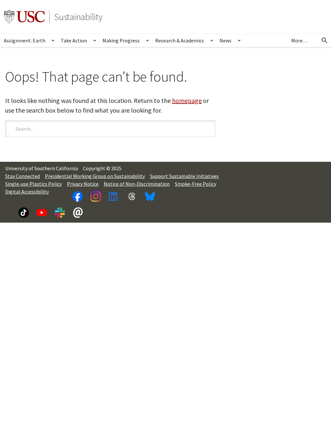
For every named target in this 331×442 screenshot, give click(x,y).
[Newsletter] (77, 212)
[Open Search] (324, 40)
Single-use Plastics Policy (33, 184)
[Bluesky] (150, 196)
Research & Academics (179, 40)
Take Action (74, 40)
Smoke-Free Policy (195, 184)
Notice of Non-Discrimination (137, 184)
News (225, 40)
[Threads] (131, 196)
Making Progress (121, 40)
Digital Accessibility (27, 191)
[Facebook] (77, 196)
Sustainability (78, 17)
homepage (187, 100)
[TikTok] (23, 212)
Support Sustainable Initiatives (184, 176)
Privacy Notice (83, 184)
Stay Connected (22, 176)
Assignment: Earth (24, 40)
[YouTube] (41, 212)
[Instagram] (95, 196)
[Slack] (59, 212)
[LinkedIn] (113, 196)
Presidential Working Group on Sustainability (95, 176)
